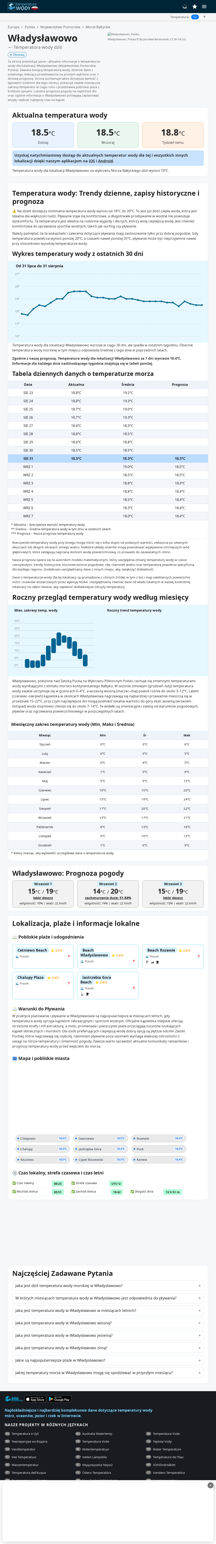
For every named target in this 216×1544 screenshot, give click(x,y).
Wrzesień (44, 817)
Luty (45, 753)
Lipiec (45, 799)
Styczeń (44, 744)
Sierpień (45, 808)
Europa (13, 27)
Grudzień (44, 845)
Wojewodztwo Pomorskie (60, 27)
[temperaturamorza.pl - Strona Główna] (24, 6)
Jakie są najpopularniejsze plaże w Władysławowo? (60, 1360)
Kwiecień (44, 772)
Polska (30, 27)
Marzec (45, 762)
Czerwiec (44, 790)
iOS (92, 160)
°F (204, 17)
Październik (44, 827)
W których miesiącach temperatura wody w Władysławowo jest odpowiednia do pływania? (96, 1298)
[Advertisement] (103, 1511)
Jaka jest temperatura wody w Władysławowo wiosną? (63, 1322)
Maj (45, 781)
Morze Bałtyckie (98, 27)
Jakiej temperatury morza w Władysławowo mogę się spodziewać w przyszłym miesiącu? (94, 1372)
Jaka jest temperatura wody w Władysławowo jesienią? (64, 1335)
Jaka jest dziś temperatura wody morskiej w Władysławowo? (69, 1285)
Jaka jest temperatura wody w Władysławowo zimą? (61, 1347)
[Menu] (204, 7)
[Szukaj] (185, 7)
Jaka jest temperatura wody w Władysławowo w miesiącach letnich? (75, 1310)
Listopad (45, 836)
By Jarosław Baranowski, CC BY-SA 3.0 (162, 39)
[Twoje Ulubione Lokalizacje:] (195, 7)
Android (105, 160)
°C (195, 17)
